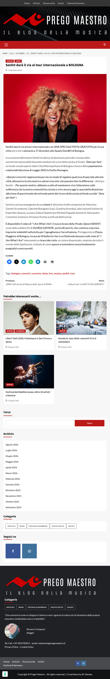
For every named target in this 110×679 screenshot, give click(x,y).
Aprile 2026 (11, 467)
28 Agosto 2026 (66, 347)
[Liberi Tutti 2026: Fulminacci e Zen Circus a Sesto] (28, 318)
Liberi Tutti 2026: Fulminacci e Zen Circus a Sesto (29, 340)
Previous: (29, 282)
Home (27, 3)
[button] (6, 44)
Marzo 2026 (11, 473)
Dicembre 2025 (13, 490)
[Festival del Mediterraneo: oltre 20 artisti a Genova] (28, 371)
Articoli (36, 3)
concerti (26, 273)
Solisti (18, 61)
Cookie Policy (27, 646)
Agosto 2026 (12, 444)
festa (45, 273)
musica (57, 273)
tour (72, 273)
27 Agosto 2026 (13, 401)
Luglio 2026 (11, 450)
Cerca (7, 412)
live (51, 273)
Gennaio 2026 (12, 484)
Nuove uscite (49, 3)
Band (22, 526)
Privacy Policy (11, 646)
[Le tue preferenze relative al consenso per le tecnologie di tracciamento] (5, 674)
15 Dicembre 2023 (15, 70)
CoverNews (72, 674)
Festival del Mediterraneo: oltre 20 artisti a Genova (28, 393)
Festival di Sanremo (75, 3)
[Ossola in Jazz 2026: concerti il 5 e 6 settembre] (81, 318)
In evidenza (20, 331)
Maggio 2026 (12, 461)
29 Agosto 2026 (13, 347)
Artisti (61, 3)
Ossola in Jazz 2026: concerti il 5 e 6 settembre (77, 340)
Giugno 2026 (12, 456)
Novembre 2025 (13, 496)
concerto (36, 273)
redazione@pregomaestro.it (51, 643)
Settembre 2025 (13, 507)
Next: (86, 282)
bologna (15, 273)
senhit (65, 273)
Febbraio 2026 (13, 479)
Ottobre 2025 (12, 501)
